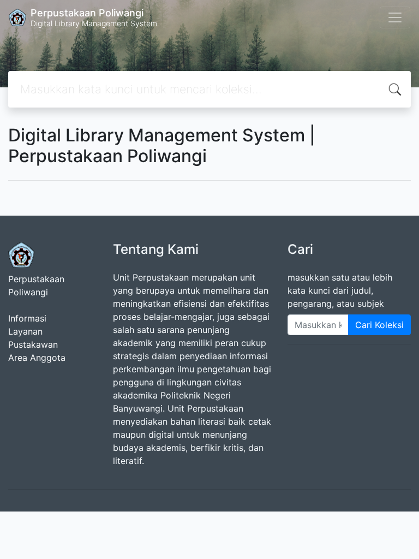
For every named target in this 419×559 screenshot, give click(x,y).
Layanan (25, 331)
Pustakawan (33, 344)
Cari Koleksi (379, 324)
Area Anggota (36, 357)
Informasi (27, 318)
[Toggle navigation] (395, 17)
